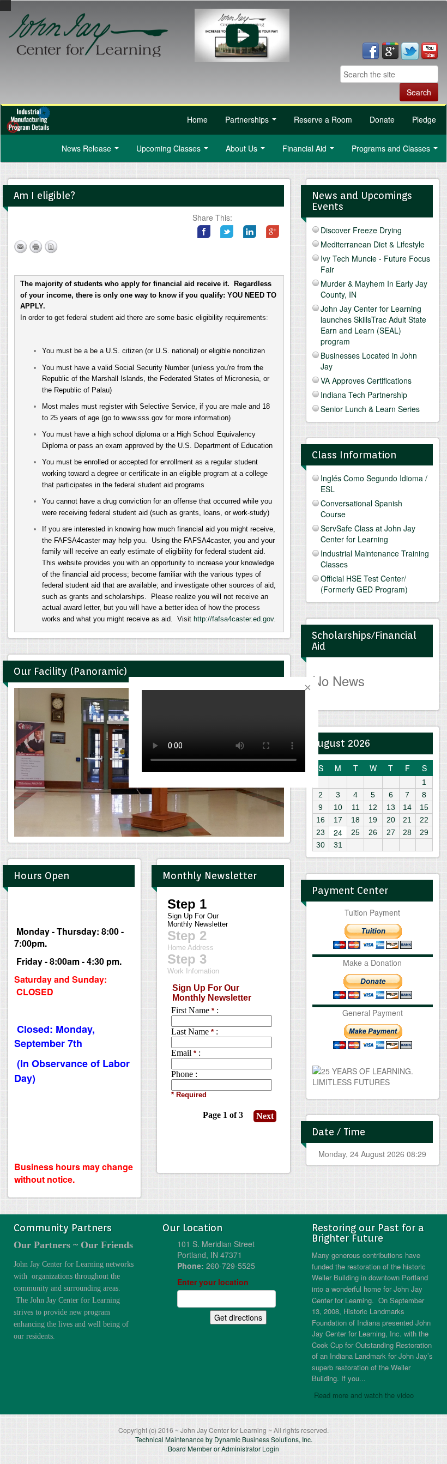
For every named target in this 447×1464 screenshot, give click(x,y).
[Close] (307, 688)
